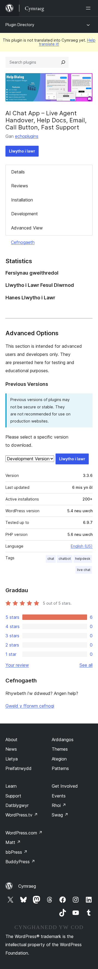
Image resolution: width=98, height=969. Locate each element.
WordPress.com (23, 833)
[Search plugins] (63, 62)
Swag (60, 815)
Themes (60, 749)
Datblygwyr (17, 805)
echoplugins (26, 136)
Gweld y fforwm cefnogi (29, 706)
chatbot (65, 559)
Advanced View (27, 228)
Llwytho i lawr (22, 151)
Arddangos (63, 739)
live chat (83, 570)
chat (50, 559)
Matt (13, 842)
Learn (11, 786)
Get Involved (65, 786)
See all (86, 665)
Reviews (19, 185)
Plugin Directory (19, 24)
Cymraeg (27, 886)
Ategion (59, 759)
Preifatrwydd (18, 768)
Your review (17, 665)
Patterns (60, 768)
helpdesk (82, 559)
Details (18, 172)
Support (13, 796)
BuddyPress (20, 861)
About (11, 739)
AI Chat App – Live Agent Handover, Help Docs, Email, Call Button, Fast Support (46, 120)
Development (24, 213)
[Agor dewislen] (89, 8)
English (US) (82, 546)
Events (59, 796)
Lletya (11, 759)
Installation (22, 200)
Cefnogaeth (23, 242)
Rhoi (59, 805)
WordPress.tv (21, 815)
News (11, 749)
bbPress (16, 852)
